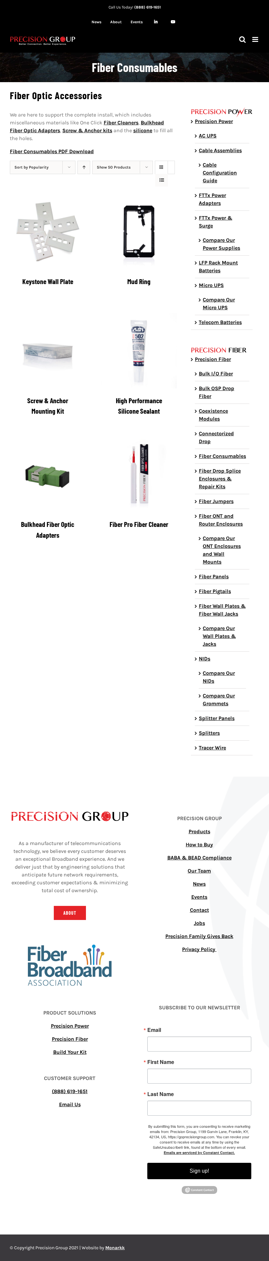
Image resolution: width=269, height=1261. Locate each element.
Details (47, 233)
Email (154, 1030)
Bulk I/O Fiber (216, 373)
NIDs (204, 659)
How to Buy (199, 844)
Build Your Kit (70, 1052)
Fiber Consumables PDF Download (52, 151)
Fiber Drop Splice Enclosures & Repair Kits (220, 479)
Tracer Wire (212, 748)
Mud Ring (139, 281)
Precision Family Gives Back (199, 936)
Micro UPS (211, 285)
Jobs (199, 923)
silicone (142, 130)
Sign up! (199, 1171)
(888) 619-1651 (147, 7)
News (199, 884)
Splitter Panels (217, 718)
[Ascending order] (83, 167)
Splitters (209, 733)
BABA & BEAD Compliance (199, 858)
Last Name (160, 1094)
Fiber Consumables (222, 456)
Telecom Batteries (220, 322)
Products (199, 831)
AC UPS (208, 136)
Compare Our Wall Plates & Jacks (219, 636)
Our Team (199, 871)
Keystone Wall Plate (47, 281)
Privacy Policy (199, 949)
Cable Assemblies (220, 150)
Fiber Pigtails (215, 591)
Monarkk (115, 1248)
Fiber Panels (214, 576)
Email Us (70, 1104)
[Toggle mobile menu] (255, 39)
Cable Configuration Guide (220, 173)
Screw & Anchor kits (87, 130)
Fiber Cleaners (121, 122)
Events (199, 897)
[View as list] (161, 180)
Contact (199, 910)
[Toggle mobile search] (242, 39)
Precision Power (214, 121)
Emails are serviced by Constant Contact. (199, 1152)
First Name (160, 1062)
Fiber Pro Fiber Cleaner (139, 524)
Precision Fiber (213, 359)
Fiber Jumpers (216, 501)
